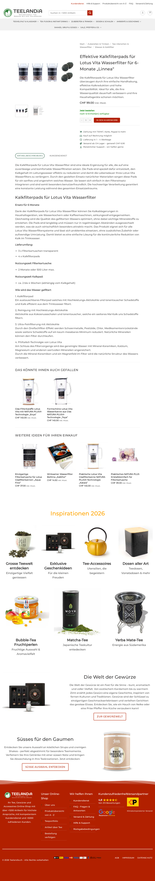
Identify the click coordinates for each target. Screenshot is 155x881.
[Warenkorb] (150, 12)
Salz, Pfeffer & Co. (90, 27)
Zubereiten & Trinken (81, 21)
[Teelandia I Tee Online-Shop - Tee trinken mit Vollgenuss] (23, 12)
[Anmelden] (142, 12)
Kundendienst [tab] (58, 156)
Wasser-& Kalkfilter (104, 47)
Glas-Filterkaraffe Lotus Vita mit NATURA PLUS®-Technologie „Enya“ (28, 412)
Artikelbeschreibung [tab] (30, 156)
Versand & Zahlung (144, 3)
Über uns (50, 805)
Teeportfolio (51, 821)
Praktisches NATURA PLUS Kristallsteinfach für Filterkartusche (125, 477)
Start (82, 44)
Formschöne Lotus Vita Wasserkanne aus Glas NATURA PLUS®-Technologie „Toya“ (59, 413)
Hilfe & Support (93, 3)
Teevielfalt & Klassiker (24, 21)
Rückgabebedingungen (86, 829)
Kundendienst (77, 3)
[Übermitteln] (89, 12)
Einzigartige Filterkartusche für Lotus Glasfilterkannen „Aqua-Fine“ (28, 478)
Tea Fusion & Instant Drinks (54, 21)
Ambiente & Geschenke (128, 21)
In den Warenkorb (107, 120)
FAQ (131, 3)
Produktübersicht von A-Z (114, 3)
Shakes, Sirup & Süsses (65, 27)
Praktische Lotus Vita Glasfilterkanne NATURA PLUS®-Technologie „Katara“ (92, 478)
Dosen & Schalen (104, 21)
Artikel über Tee (53, 827)
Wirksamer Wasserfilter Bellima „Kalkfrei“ (60, 475)
